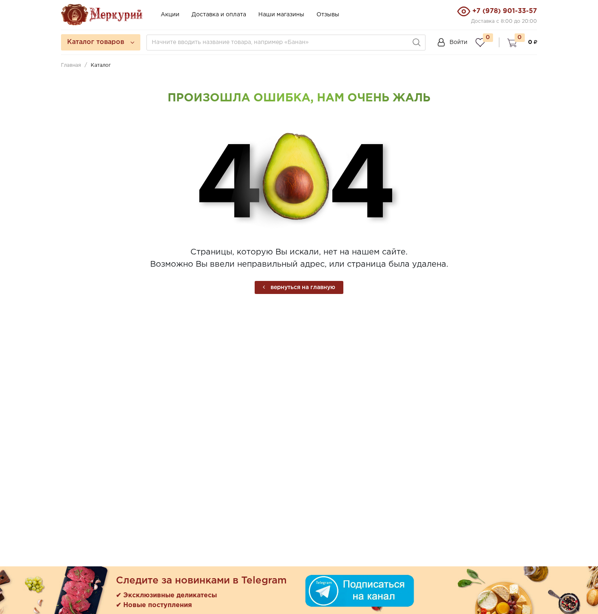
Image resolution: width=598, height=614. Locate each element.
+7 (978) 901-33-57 (504, 11)
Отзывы (327, 14)
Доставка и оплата (219, 14)
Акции (170, 14)
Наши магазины (281, 14)
